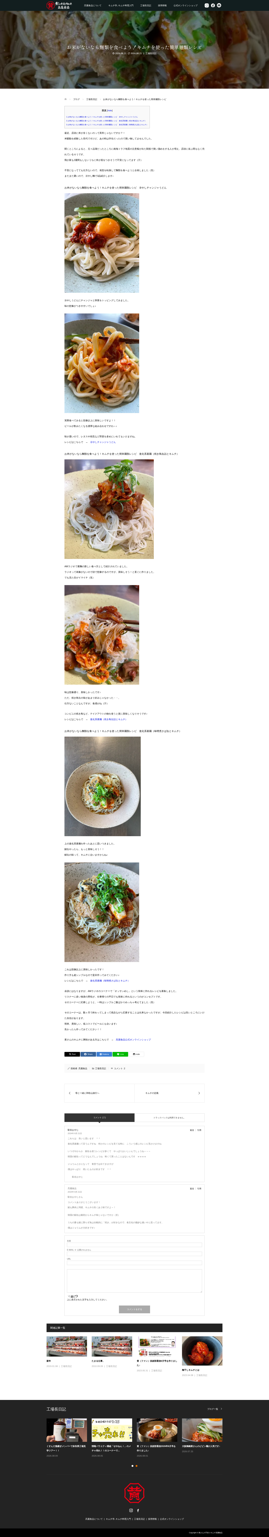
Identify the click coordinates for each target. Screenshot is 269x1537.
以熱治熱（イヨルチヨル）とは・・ (154, 1446)
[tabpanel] (137, 1438)
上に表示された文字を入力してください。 (87, 1299)
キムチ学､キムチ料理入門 (120, 5)
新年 (49, 1361)
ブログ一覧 (212, 1409)
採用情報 (162, 5)
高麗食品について (92, 5)
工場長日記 (145, 5)
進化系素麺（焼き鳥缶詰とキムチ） (108, 719)
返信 (192, 1130)
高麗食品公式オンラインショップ (133, 1039)
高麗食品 (82, 1068)
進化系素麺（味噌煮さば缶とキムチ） (110, 980)
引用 (199, 1130)
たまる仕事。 (98, 1361)
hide (110, 110)
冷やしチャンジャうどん (103, 442)
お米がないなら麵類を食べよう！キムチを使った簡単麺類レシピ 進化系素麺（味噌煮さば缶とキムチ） (107, 125)
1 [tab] (132, 1466)
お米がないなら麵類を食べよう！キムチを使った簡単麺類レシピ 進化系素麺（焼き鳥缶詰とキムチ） (106, 121)
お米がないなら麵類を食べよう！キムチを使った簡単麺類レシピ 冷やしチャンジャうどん (102, 117)
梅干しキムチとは (190, 1370)
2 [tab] (136, 1466)
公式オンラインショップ (186, 5)
